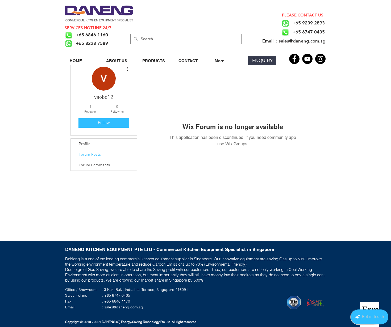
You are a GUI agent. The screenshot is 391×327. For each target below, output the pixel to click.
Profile (84, 144)
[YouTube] (307, 59)
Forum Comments (94, 165)
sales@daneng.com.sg (123, 307)
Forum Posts (90, 154)
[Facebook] (294, 59)
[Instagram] (320, 59)
